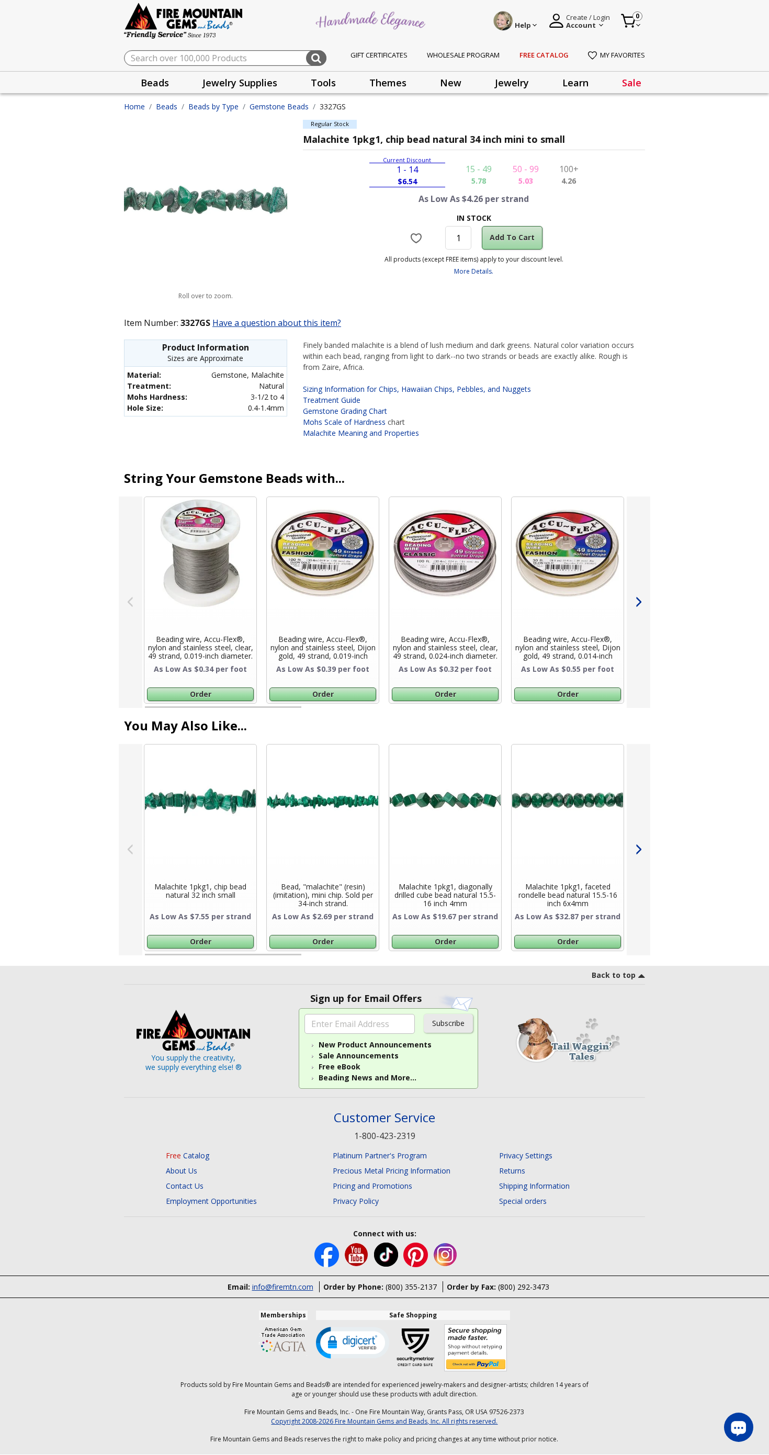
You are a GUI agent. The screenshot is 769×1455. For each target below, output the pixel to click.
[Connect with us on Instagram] (445, 1254)
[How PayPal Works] (476, 1348)
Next (638, 602)
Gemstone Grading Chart (345, 411)
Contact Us (184, 1186)
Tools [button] (323, 82)
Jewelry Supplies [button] (239, 82)
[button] (352, 1342)
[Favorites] (417, 237)
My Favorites (622, 55)
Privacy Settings (525, 1155)
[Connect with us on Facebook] (327, 1254)
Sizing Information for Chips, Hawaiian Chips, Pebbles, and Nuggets (417, 389)
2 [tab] (312, 711)
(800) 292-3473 (523, 1287)
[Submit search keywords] (316, 58)
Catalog (187, 1155)
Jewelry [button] (512, 82)
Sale (631, 82)
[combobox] (225, 58)
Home (134, 106)
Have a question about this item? (276, 323)
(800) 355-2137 (411, 1287)
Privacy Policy (356, 1201)
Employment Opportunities (211, 1201)
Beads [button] (155, 82)
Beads (166, 106)
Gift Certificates (379, 55)
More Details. (473, 271)
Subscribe (448, 1023)
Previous (130, 602)
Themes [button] (387, 82)
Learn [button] (575, 82)
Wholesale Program (463, 55)
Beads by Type (213, 106)
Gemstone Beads (279, 106)
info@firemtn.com (282, 1287)
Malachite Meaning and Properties (361, 433)
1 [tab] (150, 711)
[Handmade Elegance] (372, 19)
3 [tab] (473, 711)
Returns (512, 1171)
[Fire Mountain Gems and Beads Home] (183, 20)
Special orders (523, 1201)
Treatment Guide (331, 400)
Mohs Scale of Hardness (344, 422)
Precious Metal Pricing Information (391, 1171)
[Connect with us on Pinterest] (416, 1254)
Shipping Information (534, 1186)
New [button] (450, 82)
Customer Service (384, 1117)
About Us (181, 1171)
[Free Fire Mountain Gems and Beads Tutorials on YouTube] (357, 1254)
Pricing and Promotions (372, 1186)
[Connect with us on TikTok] (387, 1254)
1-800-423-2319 (384, 1136)
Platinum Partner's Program (380, 1155)
